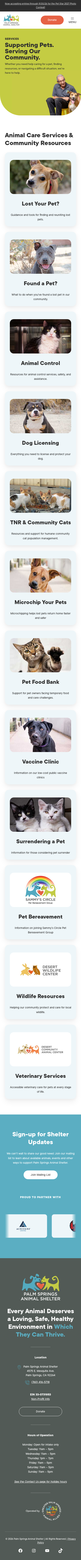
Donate (52, 20)
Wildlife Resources (41, 996)
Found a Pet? (40, 283)
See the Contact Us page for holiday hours (40, 1481)
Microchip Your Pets (41, 602)
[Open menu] (72, 20)
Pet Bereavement (40, 916)
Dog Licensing (40, 443)
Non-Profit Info (40, 1399)
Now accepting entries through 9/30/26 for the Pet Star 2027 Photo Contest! (40, 5)
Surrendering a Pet (40, 841)
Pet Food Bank (40, 682)
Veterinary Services (40, 1076)
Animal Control (40, 363)
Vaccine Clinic (40, 761)
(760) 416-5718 (40, 1382)
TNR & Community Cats (40, 522)
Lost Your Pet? (40, 203)
